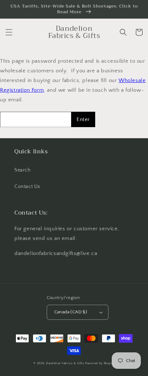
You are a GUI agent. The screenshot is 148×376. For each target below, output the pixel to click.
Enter (83, 119)
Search (22, 170)
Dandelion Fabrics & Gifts (65, 363)
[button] (9, 32)
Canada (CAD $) (70, 311)
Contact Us (27, 186)
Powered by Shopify (100, 363)
